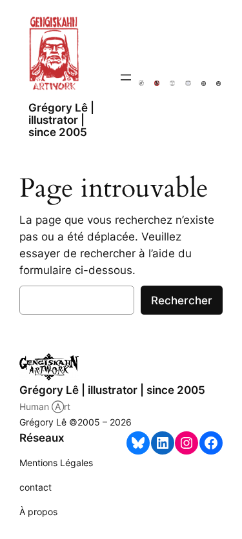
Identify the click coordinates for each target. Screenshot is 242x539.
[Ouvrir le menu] (126, 77)
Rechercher (181, 300)
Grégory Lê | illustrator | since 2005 (61, 120)
